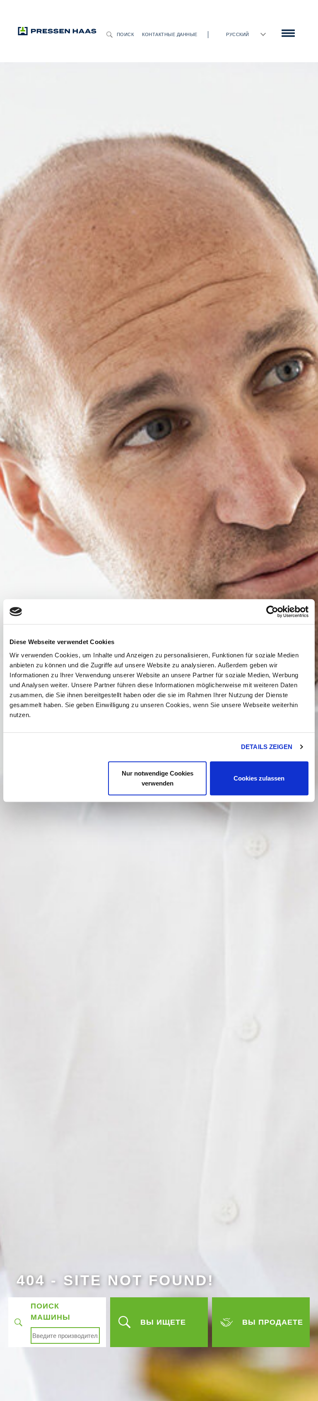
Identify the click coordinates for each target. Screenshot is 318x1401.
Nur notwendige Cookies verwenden (157, 777)
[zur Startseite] (57, 30)
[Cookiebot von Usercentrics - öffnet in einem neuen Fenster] (272, 612)
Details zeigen (266, 746)
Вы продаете (272, 1322)
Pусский (237, 34)
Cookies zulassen (259, 777)
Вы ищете (163, 1322)
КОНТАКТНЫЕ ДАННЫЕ (170, 34)
